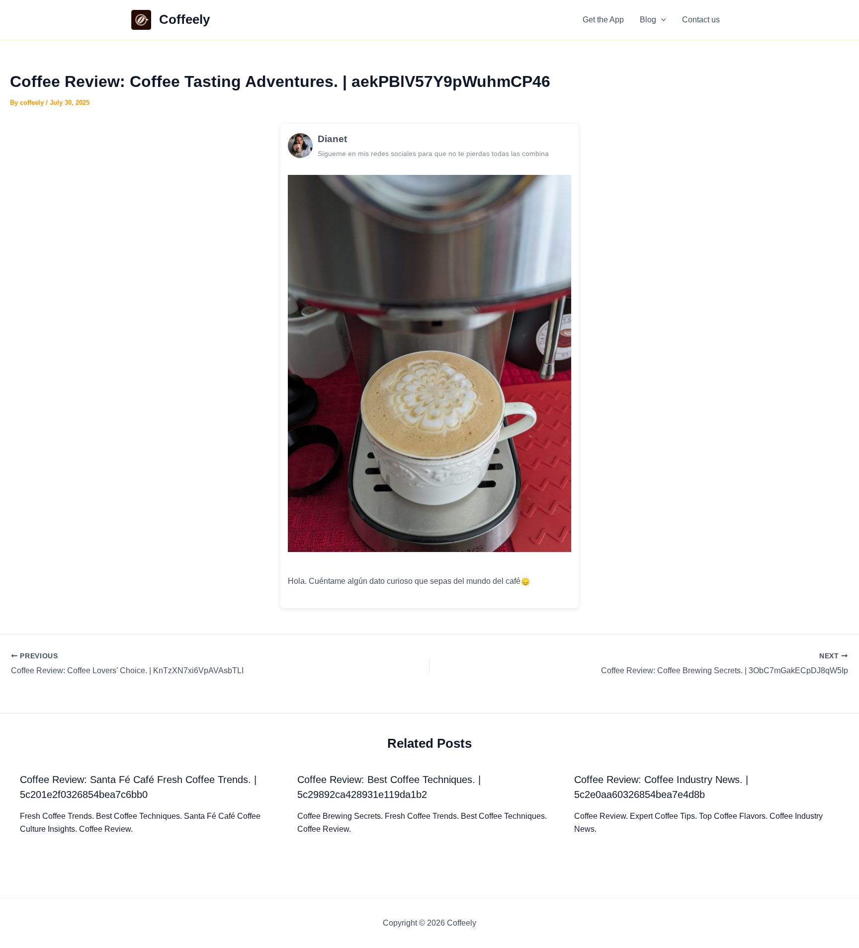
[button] (661, 20)
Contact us (701, 19)
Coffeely (184, 19)
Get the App (603, 19)
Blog (648, 19)
